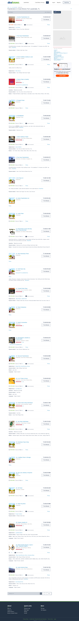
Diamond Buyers (24, 547)
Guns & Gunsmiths (24, 404)
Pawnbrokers (18, 18)
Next (49, 593)
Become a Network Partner (12, 613)
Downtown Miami (31, 555)
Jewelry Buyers (24, 423)
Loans (31, 37)
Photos (48, 24)
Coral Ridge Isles (18, 388)
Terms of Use (50, 619)
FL (10, 7)
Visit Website (46, 19)
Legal (55, 619)
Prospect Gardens (18, 513)
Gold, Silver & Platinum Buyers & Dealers (28, 18)
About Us (9, 608)
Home (8, 7)
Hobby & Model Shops (25, 37)
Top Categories (43, 610)
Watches (29, 547)
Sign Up (58, 2)
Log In (53, 2)
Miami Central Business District (22, 555)
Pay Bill (25, 613)
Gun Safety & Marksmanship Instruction (28, 231)
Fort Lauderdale (14, 7)
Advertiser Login (27, 608)
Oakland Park (24, 298)
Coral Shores (17, 27)
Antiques (28, 423)
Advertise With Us (10, 611)
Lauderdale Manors (18, 532)
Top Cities (42, 608)
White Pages (26, 610)
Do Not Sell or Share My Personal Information (38, 619)
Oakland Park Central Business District (22, 366)
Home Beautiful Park (19, 581)
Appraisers (23, 340)
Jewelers (22, 58)
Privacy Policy (25, 619)
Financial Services (57, 55)
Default (48, 12)
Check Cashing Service (28, 568)
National (25, 611)
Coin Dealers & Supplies (25, 158)
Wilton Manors (18, 70)
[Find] (47, 2)
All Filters (11, 12)
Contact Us (9, 610)
